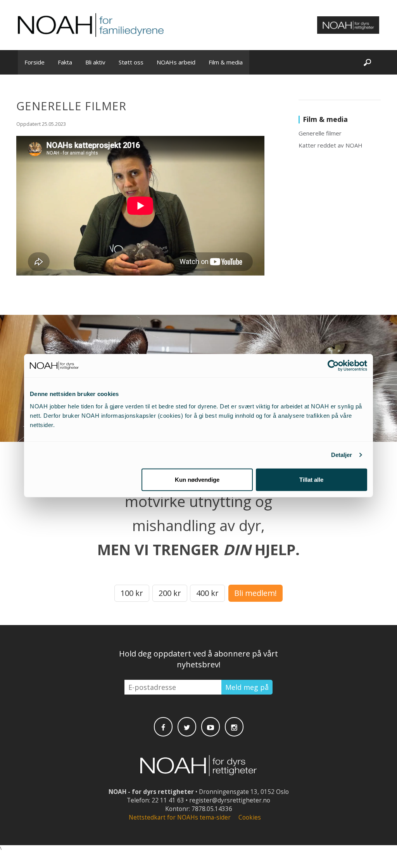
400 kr (207, 593)
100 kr (132, 593)
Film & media (226, 62)
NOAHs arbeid (176, 62)
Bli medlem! (255, 593)
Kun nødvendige (197, 479)
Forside (34, 62)
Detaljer (341, 455)
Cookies (249, 817)
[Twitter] (187, 726)
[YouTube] (210, 726)
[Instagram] (234, 726)
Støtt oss (131, 62)
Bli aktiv (95, 62)
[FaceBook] (163, 726)
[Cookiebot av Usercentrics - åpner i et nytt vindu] (333, 366)
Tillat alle (311, 479)
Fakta (65, 62)
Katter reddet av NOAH (330, 145)
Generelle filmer (320, 133)
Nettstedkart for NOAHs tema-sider (180, 817)
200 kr (170, 593)
